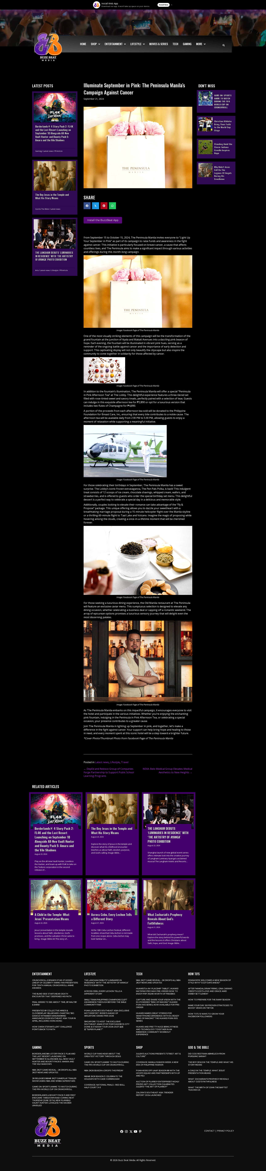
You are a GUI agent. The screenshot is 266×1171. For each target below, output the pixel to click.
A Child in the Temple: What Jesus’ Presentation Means (206, 1071)
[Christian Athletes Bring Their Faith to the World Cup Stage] (216, 125)
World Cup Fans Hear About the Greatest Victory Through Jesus (102, 1055)
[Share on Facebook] (87, 205)
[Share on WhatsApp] (112, 205)
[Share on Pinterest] (104, 205)
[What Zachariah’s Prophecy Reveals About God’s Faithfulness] (168, 913)
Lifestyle (54, 270)
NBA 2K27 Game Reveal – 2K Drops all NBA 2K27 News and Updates (158, 981)
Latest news (48, 151)
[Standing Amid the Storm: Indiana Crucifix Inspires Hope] (216, 148)
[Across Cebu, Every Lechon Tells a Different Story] (112, 913)
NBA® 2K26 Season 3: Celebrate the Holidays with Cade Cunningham (103, 1077)
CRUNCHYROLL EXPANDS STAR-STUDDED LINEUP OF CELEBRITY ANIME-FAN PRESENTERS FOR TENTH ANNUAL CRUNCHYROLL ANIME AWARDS (55, 984)
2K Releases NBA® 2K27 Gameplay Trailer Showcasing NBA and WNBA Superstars (54, 1079)
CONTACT (209, 1130)
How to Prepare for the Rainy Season (209, 999)
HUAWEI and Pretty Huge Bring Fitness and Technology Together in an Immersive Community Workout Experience (157, 1031)
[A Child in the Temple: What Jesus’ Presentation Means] (56, 913)
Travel (124, 762)
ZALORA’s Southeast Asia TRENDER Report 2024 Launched (154, 1093)
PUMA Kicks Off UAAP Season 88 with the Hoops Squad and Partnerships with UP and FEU (158, 1073)
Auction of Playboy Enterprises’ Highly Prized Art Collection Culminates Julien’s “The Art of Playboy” (157, 1084)
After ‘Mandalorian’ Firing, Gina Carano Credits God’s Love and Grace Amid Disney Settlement (210, 991)
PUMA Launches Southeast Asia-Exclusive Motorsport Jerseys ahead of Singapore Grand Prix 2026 (106, 1013)
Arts (36, 270)
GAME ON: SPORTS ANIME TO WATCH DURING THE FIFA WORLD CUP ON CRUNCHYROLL (54, 1088)
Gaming (38, 151)
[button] (121, 1131)
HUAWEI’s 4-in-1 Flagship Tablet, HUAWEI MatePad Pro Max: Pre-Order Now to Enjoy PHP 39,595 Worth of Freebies (157, 991)
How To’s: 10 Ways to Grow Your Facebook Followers (206, 1015)
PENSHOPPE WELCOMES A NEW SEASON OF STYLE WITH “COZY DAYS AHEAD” (209, 981)
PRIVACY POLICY (225, 1130)
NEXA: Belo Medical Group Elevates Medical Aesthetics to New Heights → (167, 770)
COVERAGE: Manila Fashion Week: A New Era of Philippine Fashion (157, 1063)
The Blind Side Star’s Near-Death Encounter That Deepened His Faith (51, 995)
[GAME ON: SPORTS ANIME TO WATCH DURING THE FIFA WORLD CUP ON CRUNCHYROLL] (216, 101)
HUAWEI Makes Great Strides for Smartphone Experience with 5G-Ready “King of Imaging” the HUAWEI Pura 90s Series (157, 1017)
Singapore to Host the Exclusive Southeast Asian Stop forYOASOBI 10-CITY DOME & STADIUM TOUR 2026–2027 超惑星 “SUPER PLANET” (106, 1025)
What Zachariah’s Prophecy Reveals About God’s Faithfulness (208, 1080)
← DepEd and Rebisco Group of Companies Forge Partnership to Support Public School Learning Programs (109, 772)
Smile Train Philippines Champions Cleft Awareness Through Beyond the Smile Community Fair (105, 1002)
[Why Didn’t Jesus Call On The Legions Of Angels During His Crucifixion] (216, 172)
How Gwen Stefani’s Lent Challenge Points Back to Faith (52, 1028)
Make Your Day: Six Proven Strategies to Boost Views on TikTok (210, 1006)
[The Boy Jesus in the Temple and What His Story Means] (54, 187)
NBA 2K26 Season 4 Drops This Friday (103, 1070)
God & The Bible (42, 209)
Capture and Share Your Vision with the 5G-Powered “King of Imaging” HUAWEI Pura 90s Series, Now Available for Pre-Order (158, 1003)
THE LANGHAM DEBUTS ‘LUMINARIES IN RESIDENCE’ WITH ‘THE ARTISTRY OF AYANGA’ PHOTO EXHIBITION (106, 983)
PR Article (58, 151)
